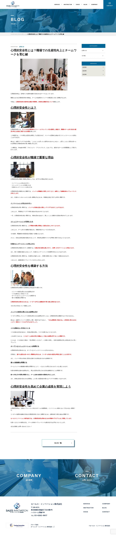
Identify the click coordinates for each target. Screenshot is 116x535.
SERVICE (57, 4)
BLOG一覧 (58, 443)
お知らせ (84, 50)
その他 (83, 55)
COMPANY (94, 4)
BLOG (85, 4)
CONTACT (87, 477)
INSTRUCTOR (68, 4)
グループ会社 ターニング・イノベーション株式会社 (41, 525)
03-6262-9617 (40, 515)
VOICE (78, 4)
